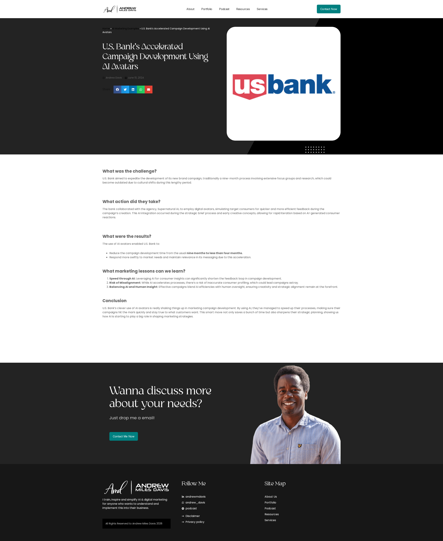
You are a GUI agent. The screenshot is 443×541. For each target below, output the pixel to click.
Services (262, 9)
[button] (117, 89)
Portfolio (206, 9)
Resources (243, 9)
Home (106, 28)
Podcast (224, 9)
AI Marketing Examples (125, 28)
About (190, 9)
